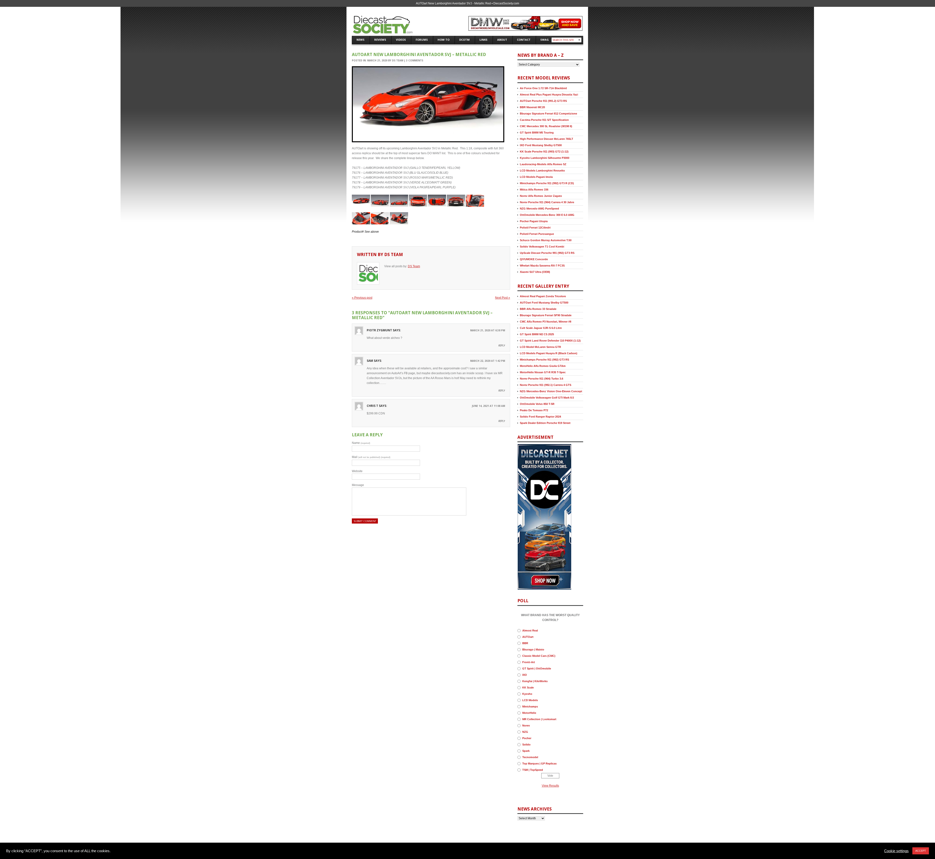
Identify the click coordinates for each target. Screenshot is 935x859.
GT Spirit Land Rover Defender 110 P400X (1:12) (550, 340)
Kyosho (527, 693)
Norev (526, 725)
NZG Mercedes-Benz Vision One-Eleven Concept (551, 391)
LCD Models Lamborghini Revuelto (542, 170)
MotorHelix (529, 712)
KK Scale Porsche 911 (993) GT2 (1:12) (544, 151)
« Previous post (362, 297)
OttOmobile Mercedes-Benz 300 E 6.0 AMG (547, 214)
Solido (526, 744)
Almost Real (530, 630)
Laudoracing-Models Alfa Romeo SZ (543, 164)
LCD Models (530, 700)
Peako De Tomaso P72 (534, 410)
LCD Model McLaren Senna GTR (540, 346)
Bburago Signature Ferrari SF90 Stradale (545, 315)
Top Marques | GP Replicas (539, 763)
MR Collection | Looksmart (539, 719)
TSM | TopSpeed (532, 769)
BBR (525, 643)
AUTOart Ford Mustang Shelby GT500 (544, 302)
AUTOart (527, 636)
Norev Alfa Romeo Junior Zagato (541, 195)
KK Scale (528, 687)
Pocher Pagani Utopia (534, 221)
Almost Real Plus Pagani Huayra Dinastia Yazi (549, 94)
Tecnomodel (530, 757)
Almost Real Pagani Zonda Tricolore (543, 296)
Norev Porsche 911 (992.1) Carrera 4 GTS (545, 384)
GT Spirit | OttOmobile (536, 668)
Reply (501, 345)
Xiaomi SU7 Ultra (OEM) (535, 271)
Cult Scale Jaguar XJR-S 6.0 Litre (541, 327)
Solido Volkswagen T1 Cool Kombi (542, 246)
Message (358, 485)
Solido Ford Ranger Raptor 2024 (540, 416)
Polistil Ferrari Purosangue (537, 233)
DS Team (397, 60)
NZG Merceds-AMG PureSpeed (539, 208)
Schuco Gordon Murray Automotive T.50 (545, 240)
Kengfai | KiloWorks (535, 681)
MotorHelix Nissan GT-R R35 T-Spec (543, 372)
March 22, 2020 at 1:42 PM (487, 361)
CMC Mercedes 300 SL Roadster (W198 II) (546, 126)
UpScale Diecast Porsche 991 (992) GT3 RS (547, 252)
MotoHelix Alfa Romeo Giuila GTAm (543, 365)
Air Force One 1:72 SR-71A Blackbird (543, 88)
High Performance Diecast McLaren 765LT (546, 138)
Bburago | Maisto (533, 649)
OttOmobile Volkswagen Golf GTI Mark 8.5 (547, 397)
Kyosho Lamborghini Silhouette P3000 (544, 157)
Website (357, 471)
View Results (550, 785)
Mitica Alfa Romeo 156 (534, 189)
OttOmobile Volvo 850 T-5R (537, 403)
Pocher (526, 738)
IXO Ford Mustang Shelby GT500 (541, 145)
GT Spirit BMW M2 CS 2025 (537, 334)
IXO (524, 674)
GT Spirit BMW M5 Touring (537, 132)
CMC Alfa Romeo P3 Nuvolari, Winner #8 (545, 321)
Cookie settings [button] (896, 851)
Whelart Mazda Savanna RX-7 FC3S (542, 265)
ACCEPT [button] (920, 850)
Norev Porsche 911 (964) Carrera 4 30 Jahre (547, 202)
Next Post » (502, 297)
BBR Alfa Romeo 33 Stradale (538, 308)
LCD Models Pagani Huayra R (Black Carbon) (548, 353)
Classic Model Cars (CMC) (538, 655)
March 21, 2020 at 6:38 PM (487, 330)
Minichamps (530, 706)
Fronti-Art (528, 662)
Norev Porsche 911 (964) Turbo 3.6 (541, 378)
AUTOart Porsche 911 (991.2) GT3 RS (543, 100)
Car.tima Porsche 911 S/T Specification (544, 119)
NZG (525, 731)
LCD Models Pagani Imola (536, 176)
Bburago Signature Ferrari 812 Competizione (548, 113)
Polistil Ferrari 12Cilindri (535, 227)
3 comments (414, 60)
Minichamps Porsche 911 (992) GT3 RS (544, 359)
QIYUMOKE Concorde (534, 259)
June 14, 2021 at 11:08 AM (488, 406)
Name (361, 443)
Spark (526, 750)
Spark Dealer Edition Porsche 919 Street (545, 422)
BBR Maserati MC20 (532, 107)
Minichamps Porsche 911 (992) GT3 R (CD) (547, 183)
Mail (371, 457)
